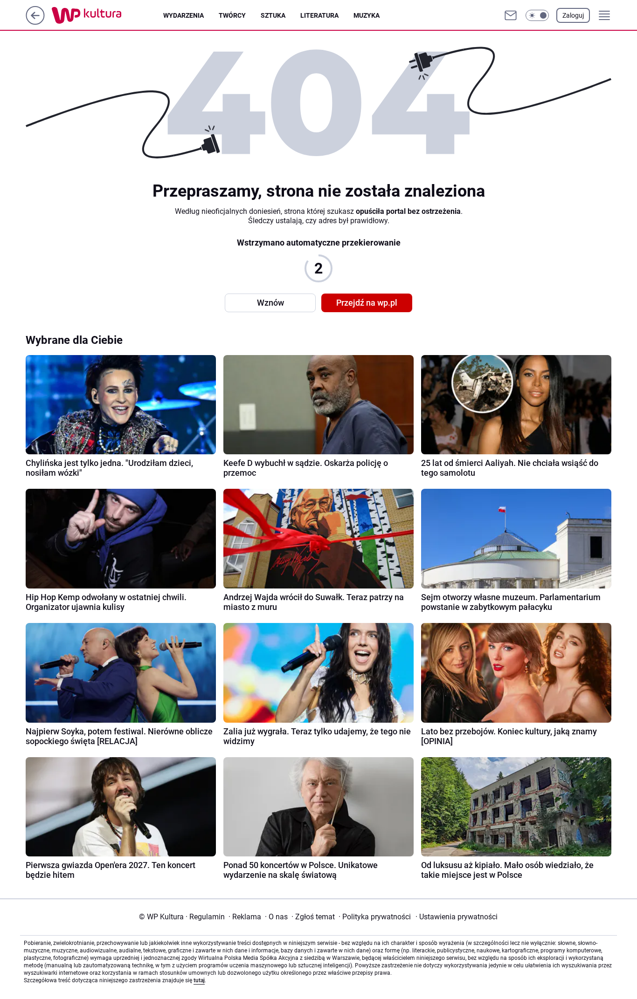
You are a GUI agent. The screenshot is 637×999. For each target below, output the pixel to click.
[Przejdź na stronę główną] (35, 22)
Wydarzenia (183, 15)
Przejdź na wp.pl (366, 303)
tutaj (199, 980)
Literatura (319, 15)
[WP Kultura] (107, 15)
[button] (537, 15)
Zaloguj (573, 15)
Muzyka (366, 15)
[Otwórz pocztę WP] (510, 15)
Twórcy (232, 15)
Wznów (270, 303)
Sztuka (273, 15)
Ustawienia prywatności (456, 916)
